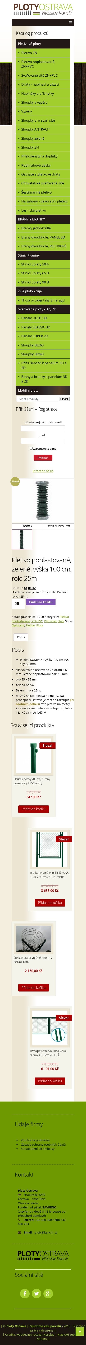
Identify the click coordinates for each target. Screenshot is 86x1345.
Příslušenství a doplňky (39, 156)
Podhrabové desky (36, 165)
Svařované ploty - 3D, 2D (37, 309)
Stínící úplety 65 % (35, 273)
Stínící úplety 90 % (35, 282)
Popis (21, 637)
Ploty (39, 625)
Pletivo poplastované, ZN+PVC (38, 64)
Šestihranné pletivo (36, 192)
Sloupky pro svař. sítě (38, 120)
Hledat (64, 399)
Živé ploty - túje (30, 291)
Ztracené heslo (43, 471)
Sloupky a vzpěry (34, 102)
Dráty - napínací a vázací (40, 84)
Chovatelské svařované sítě (42, 183)
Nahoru (42, 1339)
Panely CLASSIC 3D (35, 327)
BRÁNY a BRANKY (31, 219)
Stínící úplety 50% (35, 264)
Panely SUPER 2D (34, 336)
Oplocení (18, 625)
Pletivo (30, 625)
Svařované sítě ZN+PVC (39, 75)
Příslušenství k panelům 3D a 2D (44, 365)
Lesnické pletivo (33, 210)
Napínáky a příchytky (37, 93)
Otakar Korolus (43, 1335)
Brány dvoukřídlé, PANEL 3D (43, 237)
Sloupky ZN (30, 147)
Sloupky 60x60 (32, 345)
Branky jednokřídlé (36, 228)
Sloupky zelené (32, 138)
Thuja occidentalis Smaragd (43, 300)
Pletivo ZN (29, 53)
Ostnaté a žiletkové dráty (40, 174)
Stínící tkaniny (29, 255)
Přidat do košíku (41, 602)
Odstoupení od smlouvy (37, 1149)
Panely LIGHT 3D (34, 318)
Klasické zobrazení (70, 1335)
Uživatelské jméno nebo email (43, 422)
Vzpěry (26, 111)
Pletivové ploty (29, 43)
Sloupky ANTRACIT (35, 129)
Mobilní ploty (28, 390)
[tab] (21, 637)
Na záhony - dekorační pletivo (44, 201)
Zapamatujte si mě (44, 448)
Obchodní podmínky (35, 1140)
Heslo (43, 435)
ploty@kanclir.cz (46, 1232)
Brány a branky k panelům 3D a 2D (44, 379)
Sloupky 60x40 (32, 354)
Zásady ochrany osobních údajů (43, 1144)
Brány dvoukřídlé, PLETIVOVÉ (44, 246)
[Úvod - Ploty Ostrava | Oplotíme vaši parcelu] (43, 9)
